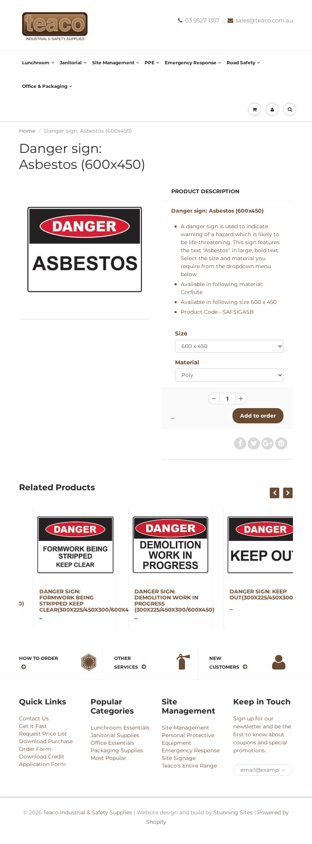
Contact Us (34, 718)
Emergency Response (190, 62)
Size (181, 333)
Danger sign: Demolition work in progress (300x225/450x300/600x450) (160, 600)
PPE (149, 62)
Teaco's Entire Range (189, 765)
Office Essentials (112, 742)
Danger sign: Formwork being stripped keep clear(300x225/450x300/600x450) (74, 600)
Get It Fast (33, 726)
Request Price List (43, 733)
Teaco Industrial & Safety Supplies (87, 812)
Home (27, 130)
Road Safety (241, 62)
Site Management (113, 62)
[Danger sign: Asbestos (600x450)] (85, 249)
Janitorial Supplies (115, 735)
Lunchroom (35, 62)
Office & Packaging (44, 86)
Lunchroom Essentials (120, 727)
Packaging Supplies (117, 750)
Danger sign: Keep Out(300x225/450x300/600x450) (261, 594)
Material (187, 362)
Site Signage (179, 758)
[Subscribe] (283, 770)
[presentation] (274, 493)
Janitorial (71, 62)
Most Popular (108, 758)
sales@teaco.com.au (264, 20)
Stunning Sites (233, 812)
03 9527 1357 (202, 20)
